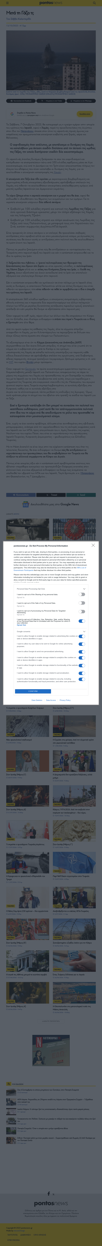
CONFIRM (33, 691)
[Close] (94, 546)
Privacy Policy (65, 700)
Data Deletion (37, 700)
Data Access (51, 700)
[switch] (82, 594)
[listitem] (51, 589)
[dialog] (51, 623)
